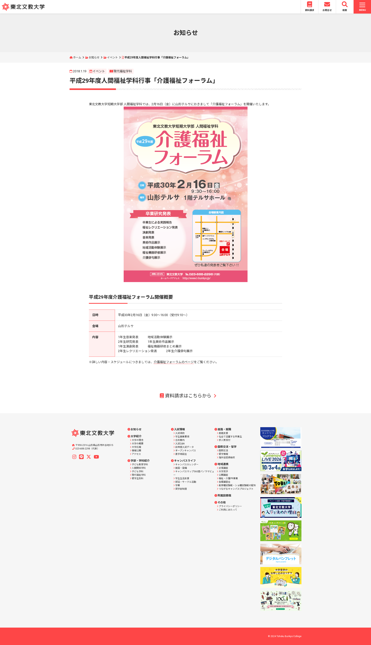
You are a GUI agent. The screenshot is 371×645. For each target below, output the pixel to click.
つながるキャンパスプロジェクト (236, 489)
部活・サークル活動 (185, 482)
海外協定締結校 (227, 457)
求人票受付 (224, 440)
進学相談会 (181, 454)
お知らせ (94, 57)
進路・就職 (224, 429)
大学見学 (223, 471)
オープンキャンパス (185, 450)
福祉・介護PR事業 (228, 478)
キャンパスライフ (185, 460)
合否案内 (180, 440)
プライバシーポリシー (230, 506)
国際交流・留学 (227, 446)
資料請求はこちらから (188, 396)
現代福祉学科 (122, 71)
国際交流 (223, 450)
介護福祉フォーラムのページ (174, 362)
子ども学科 (137, 471)
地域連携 (223, 464)
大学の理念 (137, 440)
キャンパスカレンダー (186, 464)
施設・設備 (181, 468)
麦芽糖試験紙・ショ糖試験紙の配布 (237, 485)
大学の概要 (137, 443)
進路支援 (223, 433)
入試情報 (179, 429)
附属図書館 (224, 495)
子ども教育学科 (140, 464)
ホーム (77, 57)
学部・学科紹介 (140, 460)
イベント (112, 57)
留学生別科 (137, 478)
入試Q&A (180, 443)
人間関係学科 (139, 468)
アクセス (136, 454)
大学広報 (136, 447)
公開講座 (223, 475)
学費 (177, 485)
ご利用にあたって (228, 509)
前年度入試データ (184, 447)
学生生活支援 (182, 478)
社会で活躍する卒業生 (230, 436)
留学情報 (223, 454)
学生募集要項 (182, 436)
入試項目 (180, 433)
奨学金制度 (181, 489)
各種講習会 (224, 482)
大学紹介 (136, 436)
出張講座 (223, 468)
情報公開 (136, 450)
